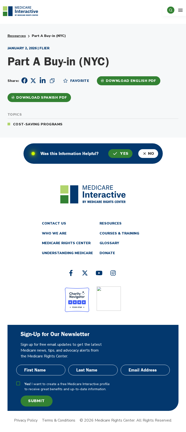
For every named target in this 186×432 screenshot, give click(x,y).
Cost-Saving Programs (38, 124)
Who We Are (54, 233)
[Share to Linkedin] (43, 80)
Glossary (109, 243)
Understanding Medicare (67, 253)
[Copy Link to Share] (52, 80)
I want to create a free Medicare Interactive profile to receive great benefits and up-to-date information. (67, 386)
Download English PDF (131, 80)
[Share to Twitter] (33, 80)
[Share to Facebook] (24, 80)
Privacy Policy (26, 420)
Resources (17, 36)
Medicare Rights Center (66, 243)
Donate (107, 253)
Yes (124, 153)
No (151, 153)
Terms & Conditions (58, 420)
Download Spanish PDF (41, 97)
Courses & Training (119, 233)
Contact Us (54, 223)
